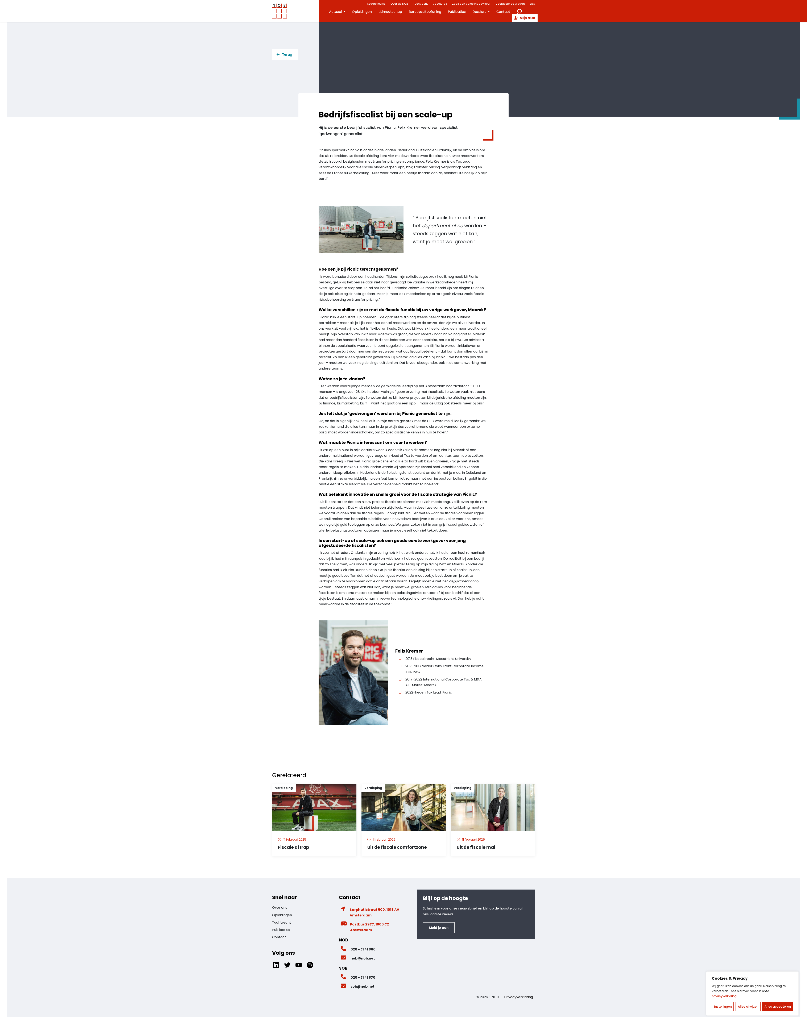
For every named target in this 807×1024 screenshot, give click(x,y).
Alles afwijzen (748, 1006)
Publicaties (457, 11)
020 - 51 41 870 (363, 977)
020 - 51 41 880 (363, 949)
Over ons (279, 907)
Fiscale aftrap (293, 847)
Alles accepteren (778, 1006)
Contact (503, 11)
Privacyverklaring (518, 997)
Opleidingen (362, 11)
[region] (752, 993)
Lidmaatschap (390, 11)
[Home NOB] (279, 11)
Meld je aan (438, 927)
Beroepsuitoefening (425, 11)
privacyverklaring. (724, 996)
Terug (287, 54)
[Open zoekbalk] (519, 11)
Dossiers (479, 11)
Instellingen (723, 1006)
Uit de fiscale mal (476, 847)
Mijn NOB (527, 18)
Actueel (335, 11)
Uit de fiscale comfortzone (397, 847)
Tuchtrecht (281, 922)
